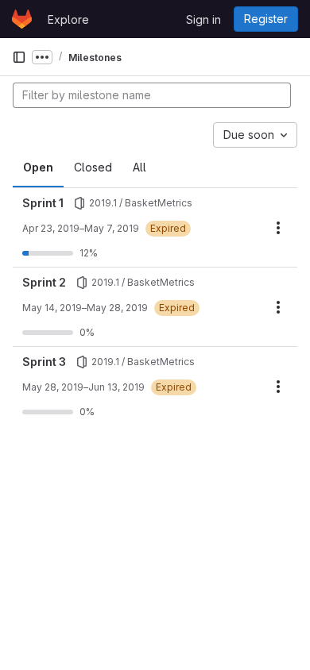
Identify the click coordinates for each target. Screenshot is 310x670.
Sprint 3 (44, 361)
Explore (68, 19)
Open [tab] (38, 167)
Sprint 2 (44, 282)
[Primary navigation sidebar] (19, 57)
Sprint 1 (43, 203)
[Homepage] (22, 19)
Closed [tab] (93, 167)
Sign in (203, 19)
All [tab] (139, 167)
